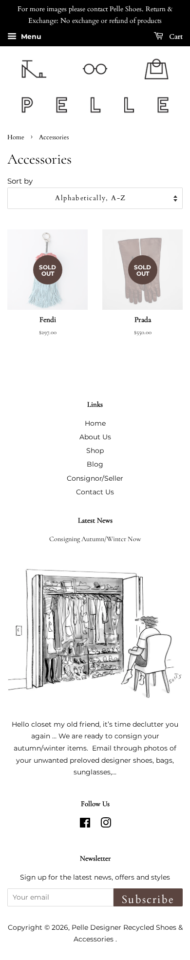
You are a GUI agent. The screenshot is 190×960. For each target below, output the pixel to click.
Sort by (20, 181)
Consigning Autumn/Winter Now (95, 539)
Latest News (95, 520)
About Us (95, 437)
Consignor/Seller (95, 478)
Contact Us (95, 492)
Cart (175, 36)
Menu (30, 36)
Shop (95, 450)
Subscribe (148, 899)
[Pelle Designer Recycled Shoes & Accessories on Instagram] (105, 824)
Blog (95, 464)
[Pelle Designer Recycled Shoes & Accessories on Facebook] (85, 824)
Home (15, 137)
